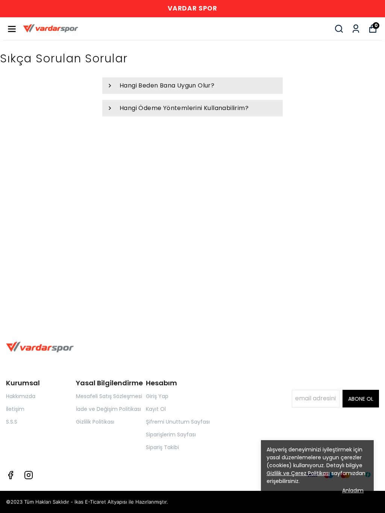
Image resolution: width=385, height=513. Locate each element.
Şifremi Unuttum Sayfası (178, 421)
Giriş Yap (157, 396)
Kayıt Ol (156, 409)
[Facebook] (10, 475)
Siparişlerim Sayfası (171, 434)
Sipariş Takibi (162, 447)
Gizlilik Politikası (95, 421)
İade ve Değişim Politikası (108, 409)
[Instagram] (28, 475)
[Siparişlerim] (356, 28)
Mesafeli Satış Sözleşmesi (109, 396)
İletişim (15, 409)
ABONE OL (360, 399)
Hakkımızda (20, 396)
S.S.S (11, 421)
